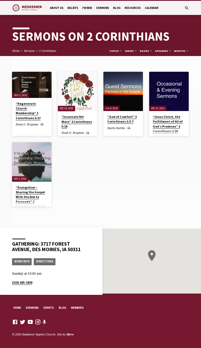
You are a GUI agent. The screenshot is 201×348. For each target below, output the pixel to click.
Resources (133, 8)
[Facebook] (15, 322)
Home (16, 51)
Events (48, 308)
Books (144, 51)
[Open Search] (187, 8)
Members (77, 308)
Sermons (102, 8)
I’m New (87, 8)
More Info (22, 261)
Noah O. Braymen (27, 124)
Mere (70, 334)
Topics (114, 51)
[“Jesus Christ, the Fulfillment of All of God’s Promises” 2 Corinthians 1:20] (169, 91)
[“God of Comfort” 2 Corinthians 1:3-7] (123, 91)
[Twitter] (23, 322)
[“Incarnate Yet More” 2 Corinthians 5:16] (77, 91)
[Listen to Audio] (42, 124)
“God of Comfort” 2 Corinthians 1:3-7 (122, 119)
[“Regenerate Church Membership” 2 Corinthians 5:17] (32, 85)
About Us (57, 8)
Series (129, 51)
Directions (44, 261)
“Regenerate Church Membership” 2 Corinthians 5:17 (28, 111)
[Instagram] (38, 322)
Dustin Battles (116, 128)
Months (180, 51)
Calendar (151, 8)
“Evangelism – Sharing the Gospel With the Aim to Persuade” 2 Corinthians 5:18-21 (30, 196)
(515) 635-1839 (22, 282)
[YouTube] (30, 322)
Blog (117, 8)
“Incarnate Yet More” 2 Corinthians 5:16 (77, 121)
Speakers (162, 51)
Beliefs (73, 8)
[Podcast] (44, 322)
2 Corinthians (47, 51)
